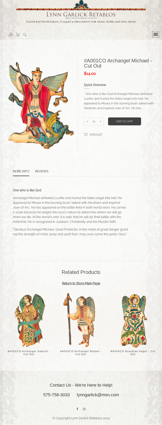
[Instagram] (84, 409)
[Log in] (8, 33)
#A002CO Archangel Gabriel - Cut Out (29, 353)
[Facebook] (77, 409)
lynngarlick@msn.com (98, 394)
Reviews (41, 171)
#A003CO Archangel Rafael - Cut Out (81, 353)
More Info (21, 171)
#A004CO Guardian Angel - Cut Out (133, 353)
